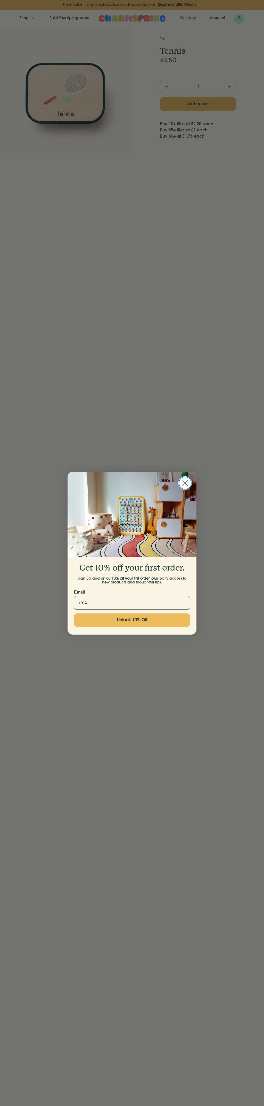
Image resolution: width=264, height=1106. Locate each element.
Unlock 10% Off (132, 620)
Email (79, 592)
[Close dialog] (185, 483)
